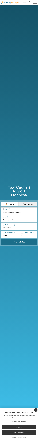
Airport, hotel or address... (12, 212)
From (6, 209)
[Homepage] (10, 3)
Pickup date (9, 225)
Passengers (28, 232)
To (6, 217)
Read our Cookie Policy (19, 437)
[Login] (30, 2)
